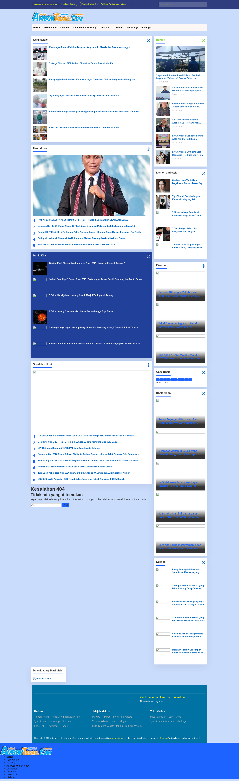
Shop (178, 716)
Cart (171, 716)
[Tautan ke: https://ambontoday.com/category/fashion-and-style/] (203, 173)
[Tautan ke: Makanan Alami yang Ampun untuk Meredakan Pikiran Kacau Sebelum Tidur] (163, 655)
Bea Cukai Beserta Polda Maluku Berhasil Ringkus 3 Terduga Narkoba (84, 127)
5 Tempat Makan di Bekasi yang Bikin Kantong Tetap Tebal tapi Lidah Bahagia (188, 587)
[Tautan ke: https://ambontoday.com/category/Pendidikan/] (148, 149)
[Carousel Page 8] (183, 379)
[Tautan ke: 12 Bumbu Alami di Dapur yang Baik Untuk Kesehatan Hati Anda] (163, 622)
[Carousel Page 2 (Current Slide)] (161, 379)
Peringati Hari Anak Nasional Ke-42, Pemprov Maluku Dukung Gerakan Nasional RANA (81, 238)
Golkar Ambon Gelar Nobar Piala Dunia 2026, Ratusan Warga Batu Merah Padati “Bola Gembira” (86, 435)
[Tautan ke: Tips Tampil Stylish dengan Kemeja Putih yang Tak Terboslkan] (163, 201)
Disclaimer (52, 726)
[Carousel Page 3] (165, 379)
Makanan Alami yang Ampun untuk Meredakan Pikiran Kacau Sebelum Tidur (188, 651)
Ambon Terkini (111, 716)
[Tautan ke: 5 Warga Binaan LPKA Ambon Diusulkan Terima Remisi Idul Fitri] (40, 68)
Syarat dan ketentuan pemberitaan (53, 721)
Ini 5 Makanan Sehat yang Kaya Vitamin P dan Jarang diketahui (188, 603)
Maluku (96, 716)
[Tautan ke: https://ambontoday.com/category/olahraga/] (148, 365)
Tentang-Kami (41, 716)
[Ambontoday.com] (58, 16)
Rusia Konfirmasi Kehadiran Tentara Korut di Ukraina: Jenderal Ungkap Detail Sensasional (94, 343)
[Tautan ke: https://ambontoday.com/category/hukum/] (203, 40)
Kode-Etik (39, 726)
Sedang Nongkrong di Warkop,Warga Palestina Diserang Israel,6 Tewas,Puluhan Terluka (93, 327)
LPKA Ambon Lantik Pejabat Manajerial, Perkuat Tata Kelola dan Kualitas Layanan (187, 153)
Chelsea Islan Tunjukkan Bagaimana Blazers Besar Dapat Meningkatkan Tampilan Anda (188, 182)
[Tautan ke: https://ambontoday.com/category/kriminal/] (148, 40)
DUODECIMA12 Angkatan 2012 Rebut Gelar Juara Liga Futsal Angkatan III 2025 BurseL (81, 479)
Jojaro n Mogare (119, 721)
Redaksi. (164, 738)
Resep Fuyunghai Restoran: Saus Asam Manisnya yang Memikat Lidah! (186, 571)
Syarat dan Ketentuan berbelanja (168, 721)
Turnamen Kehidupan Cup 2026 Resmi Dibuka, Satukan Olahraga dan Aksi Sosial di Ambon (84, 473)
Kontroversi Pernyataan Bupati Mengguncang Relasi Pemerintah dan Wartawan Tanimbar (94, 111)
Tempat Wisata (100, 721)
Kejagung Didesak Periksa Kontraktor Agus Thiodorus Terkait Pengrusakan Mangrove (92, 79)
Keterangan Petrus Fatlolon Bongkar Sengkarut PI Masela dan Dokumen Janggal (89, 47)
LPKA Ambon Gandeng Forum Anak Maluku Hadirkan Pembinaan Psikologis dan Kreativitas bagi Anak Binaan (187, 137)
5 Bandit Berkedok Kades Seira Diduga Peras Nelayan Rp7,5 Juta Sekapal (187, 89)
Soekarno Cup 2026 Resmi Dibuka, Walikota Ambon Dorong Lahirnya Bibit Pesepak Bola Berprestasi (88, 454)
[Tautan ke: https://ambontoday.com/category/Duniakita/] (148, 256)
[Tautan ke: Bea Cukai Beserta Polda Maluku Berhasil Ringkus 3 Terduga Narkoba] (40, 132)
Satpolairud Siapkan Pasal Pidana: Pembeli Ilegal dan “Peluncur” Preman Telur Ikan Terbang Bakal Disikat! (178, 77)
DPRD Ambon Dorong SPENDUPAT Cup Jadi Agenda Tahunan (69, 448)
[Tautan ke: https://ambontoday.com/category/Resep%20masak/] (203, 562)
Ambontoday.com (118, 738)
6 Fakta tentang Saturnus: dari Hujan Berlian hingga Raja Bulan (81, 311)
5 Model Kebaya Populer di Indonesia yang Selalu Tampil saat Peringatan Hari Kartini (187, 214)
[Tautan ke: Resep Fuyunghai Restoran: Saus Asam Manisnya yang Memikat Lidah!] (163, 574)
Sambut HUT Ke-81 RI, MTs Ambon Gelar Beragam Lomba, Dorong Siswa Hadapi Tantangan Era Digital (89, 232)
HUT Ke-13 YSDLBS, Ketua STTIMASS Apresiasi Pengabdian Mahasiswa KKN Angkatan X (83, 220)
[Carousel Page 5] (172, 379)
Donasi (64, 726)
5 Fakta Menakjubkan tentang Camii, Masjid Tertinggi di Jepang (81, 295)
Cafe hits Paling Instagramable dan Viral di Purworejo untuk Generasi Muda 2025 (187, 635)
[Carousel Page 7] (179, 379)
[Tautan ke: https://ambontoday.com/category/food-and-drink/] (203, 393)
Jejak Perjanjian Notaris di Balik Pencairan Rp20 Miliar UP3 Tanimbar (84, 95)
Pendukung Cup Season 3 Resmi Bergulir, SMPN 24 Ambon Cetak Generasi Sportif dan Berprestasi (88, 460)
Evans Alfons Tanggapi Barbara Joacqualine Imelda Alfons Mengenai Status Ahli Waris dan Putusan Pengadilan (188, 105)
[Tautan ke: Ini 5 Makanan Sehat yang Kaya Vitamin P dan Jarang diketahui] (163, 606)
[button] (204, 4)
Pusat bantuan (158, 716)
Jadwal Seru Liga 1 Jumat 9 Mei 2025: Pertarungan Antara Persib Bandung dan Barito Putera (95, 279)
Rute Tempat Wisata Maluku (107, 726)
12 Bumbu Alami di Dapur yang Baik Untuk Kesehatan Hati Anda (188, 619)
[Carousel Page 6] (176, 379)
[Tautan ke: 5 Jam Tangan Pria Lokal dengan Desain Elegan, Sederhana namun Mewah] (163, 233)
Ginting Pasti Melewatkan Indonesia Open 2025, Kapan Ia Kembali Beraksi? (87, 263)
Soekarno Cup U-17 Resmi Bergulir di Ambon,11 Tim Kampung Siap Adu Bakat (77, 442)
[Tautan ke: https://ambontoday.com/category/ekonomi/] (203, 266)
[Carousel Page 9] (186, 379)
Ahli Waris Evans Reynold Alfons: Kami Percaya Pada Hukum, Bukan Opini (185, 121)
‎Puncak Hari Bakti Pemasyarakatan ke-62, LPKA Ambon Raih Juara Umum (75, 466)
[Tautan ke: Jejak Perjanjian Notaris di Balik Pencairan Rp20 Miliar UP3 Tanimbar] (40, 100)
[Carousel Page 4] (168, 379)
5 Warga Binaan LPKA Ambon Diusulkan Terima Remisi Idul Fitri (81, 63)
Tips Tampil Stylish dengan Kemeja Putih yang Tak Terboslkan (186, 198)
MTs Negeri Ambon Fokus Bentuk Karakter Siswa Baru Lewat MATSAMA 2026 (76, 244)
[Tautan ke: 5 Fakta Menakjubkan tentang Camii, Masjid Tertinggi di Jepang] (40, 300)
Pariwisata (126, 716)
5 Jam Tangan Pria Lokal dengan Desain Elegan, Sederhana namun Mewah (185, 230)
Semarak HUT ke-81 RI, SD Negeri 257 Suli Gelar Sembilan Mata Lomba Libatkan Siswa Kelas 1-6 (86, 226)
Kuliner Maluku (133, 726)
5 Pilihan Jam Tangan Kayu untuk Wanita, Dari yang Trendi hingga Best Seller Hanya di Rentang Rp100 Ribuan (187, 246)
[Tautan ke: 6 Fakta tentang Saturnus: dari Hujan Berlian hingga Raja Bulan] (40, 316)
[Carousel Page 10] (190, 379)
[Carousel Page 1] (158, 379)
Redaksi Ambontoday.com (66, 716)
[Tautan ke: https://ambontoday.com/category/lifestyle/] (203, 372)
